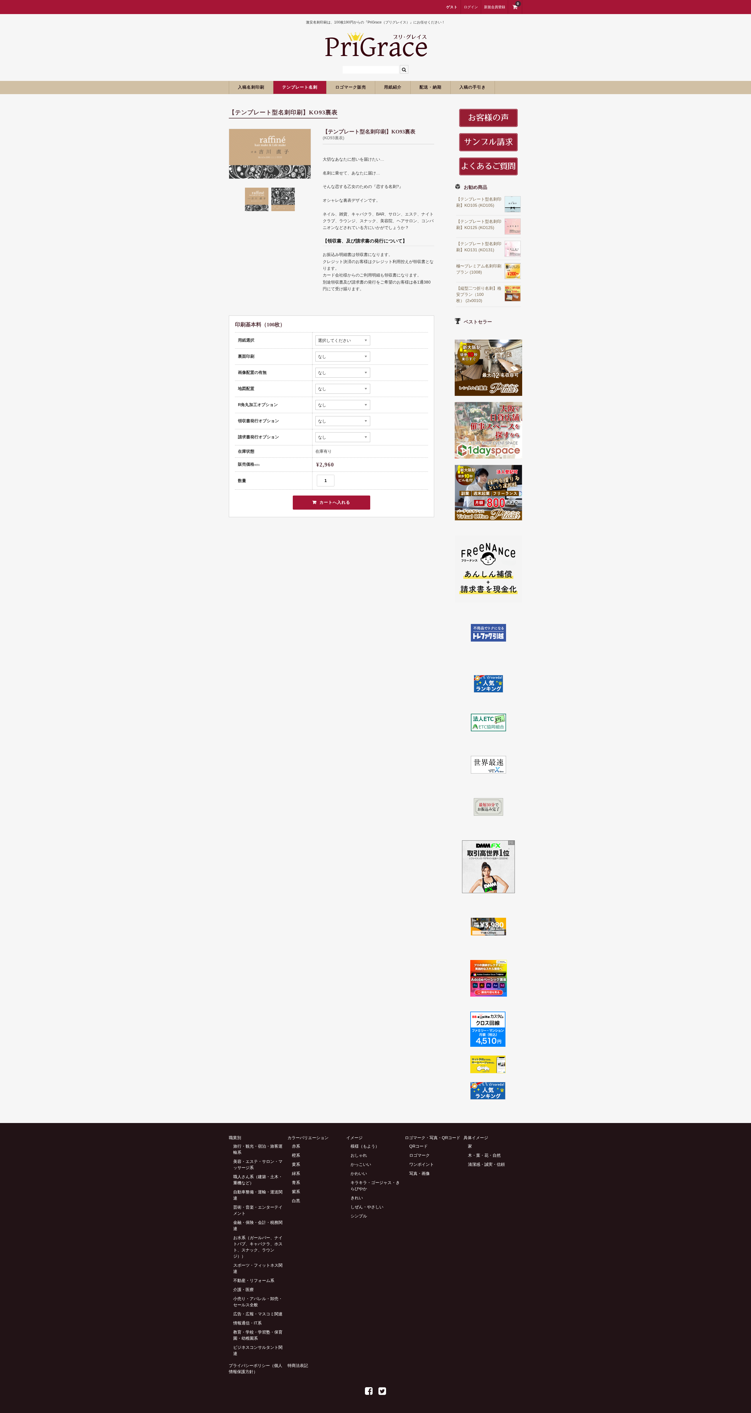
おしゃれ (359, 1155)
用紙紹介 (393, 87)
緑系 (296, 1173)
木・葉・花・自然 (484, 1155)
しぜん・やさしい (367, 1207)
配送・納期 (431, 87)
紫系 (296, 1191)
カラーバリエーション (308, 1137)
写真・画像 (419, 1173)
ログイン (471, 7)
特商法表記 (297, 1365)
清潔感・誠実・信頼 (486, 1164)
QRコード (418, 1146)
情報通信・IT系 (247, 1323)
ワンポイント (421, 1164)
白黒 (296, 1200)
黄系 (296, 1164)
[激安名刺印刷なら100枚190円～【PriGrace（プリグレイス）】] (375, 54)
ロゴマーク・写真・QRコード (432, 1137)
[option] (270, 154)
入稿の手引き (472, 87)
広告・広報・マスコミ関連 (258, 1314)
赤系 (296, 1146)
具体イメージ (476, 1137)
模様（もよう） (365, 1146)
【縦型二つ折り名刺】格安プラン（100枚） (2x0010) (478, 294)
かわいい (359, 1173)
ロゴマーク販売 (350, 87)
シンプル (359, 1216)
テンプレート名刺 (299, 87)
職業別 (235, 1137)
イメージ (354, 1137)
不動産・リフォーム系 (253, 1280)
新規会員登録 (494, 7)
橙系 (296, 1155)
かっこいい (361, 1164)
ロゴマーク (419, 1155)
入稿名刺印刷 (251, 87)
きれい (357, 1197)
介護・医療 (243, 1289)
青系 (296, 1182)
